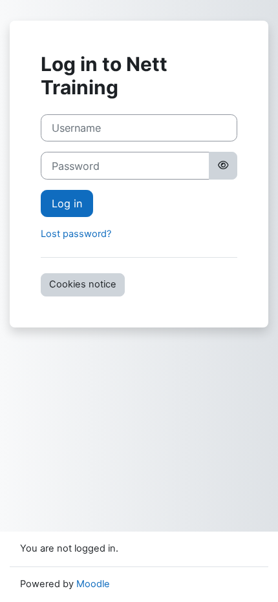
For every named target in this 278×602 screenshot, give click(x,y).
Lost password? (76, 234)
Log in (67, 203)
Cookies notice (82, 284)
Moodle (93, 584)
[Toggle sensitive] (223, 165)
